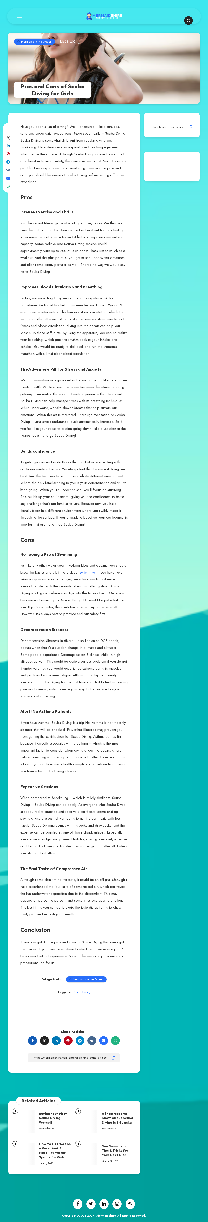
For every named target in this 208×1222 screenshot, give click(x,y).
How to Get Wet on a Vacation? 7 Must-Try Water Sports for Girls (55, 1150)
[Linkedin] (104, 1204)
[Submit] (191, 127)
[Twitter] (91, 1204)
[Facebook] (77, 1204)
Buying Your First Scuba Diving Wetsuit (53, 1118)
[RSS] (130, 1204)
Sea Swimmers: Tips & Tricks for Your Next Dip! (115, 1150)
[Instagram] (117, 1204)
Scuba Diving (82, 992)
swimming (87, 572)
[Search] (188, 20)
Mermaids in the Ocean (36, 41)
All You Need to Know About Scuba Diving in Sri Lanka (117, 1118)
